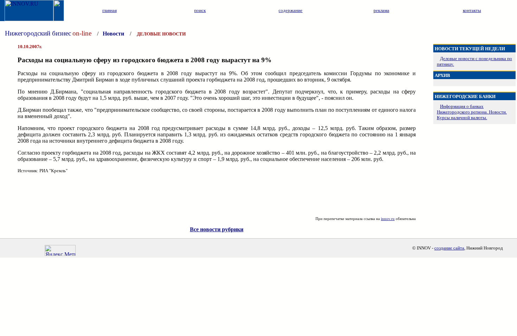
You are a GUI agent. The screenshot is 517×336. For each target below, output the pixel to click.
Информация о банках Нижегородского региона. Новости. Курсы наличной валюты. (472, 112)
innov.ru (388, 219)
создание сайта (449, 248)
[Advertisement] (217, 195)
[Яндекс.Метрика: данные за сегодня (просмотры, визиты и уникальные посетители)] (60, 250)
